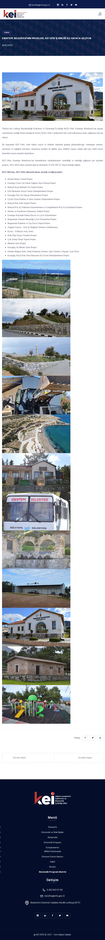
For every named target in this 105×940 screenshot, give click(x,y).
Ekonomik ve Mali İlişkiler (52, 832)
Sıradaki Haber (85, 758)
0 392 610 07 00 (55, 890)
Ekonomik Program (52, 842)
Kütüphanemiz (52, 847)
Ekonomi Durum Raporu (52, 857)
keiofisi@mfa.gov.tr (40, 5)
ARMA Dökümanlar (52, 851)
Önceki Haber (19, 758)
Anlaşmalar (53, 837)
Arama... (84, 14)
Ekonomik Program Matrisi (52, 872)
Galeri (52, 862)
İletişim (52, 867)
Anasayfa (52, 827)
